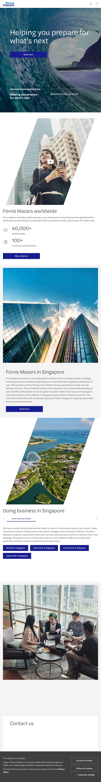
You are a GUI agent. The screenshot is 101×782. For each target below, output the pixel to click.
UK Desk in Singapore (15, 547)
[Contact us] (18, 739)
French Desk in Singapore (74, 547)
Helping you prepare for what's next (49, 36)
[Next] (96, 518)
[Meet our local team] (40, 739)
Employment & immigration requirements (24, 565)
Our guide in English (15, 541)
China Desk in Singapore (44, 547)
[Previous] (4, 518)
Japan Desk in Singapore (17, 555)
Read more (28, 54)
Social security (12, 572)
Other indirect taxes (60, 565)
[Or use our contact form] (82, 739)
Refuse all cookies (84, 768)
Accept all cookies (84, 760)
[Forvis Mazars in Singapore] (50, 161)
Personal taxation (84, 565)
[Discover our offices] (61, 739)
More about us (21, 255)
